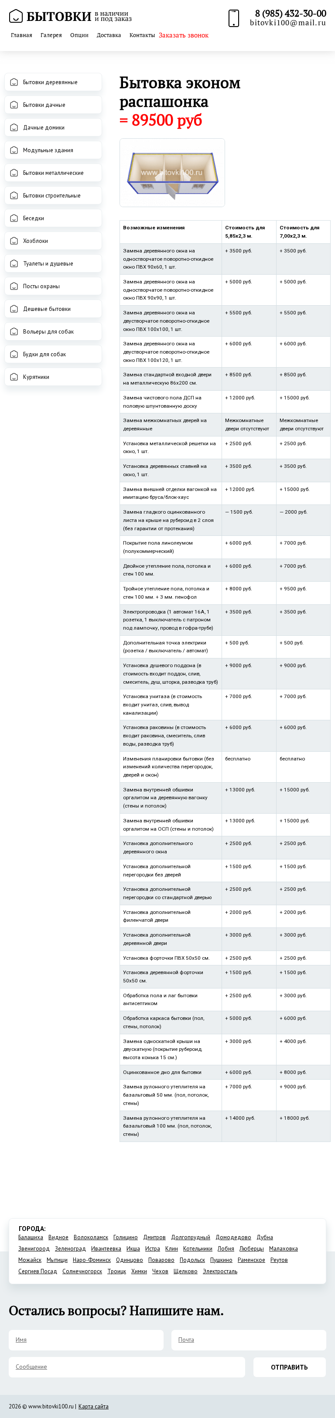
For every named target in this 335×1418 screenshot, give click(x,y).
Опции (79, 35)
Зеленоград (70, 1248)
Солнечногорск (82, 1271)
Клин (171, 1248)
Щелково (186, 1271)
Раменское (251, 1260)
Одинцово (129, 1260)
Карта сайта (94, 1406)
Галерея (51, 35)
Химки (139, 1271)
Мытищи (57, 1260)
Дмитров (154, 1237)
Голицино (125, 1237)
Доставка (109, 35)
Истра (152, 1248)
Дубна (264, 1237)
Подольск (192, 1260)
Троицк (116, 1271)
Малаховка (283, 1248)
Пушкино (221, 1260)
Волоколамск (91, 1237)
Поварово (161, 1260)
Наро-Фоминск (92, 1260)
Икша (133, 1248)
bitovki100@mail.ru (288, 22)
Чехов (160, 1271)
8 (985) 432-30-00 (290, 13)
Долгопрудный (190, 1237)
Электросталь (220, 1271)
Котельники (197, 1248)
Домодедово (233, 1237)
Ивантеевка (106, 1248)
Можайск (29, 1260)
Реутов (279, 1260)
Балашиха (30, 1237)
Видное (58, 1237)
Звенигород (34, 1248)
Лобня (226, 1248)
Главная (21, 35)
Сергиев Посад (37, 1271)
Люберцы (251, 1248)
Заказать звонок (184, 35)
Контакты (142, 35)
